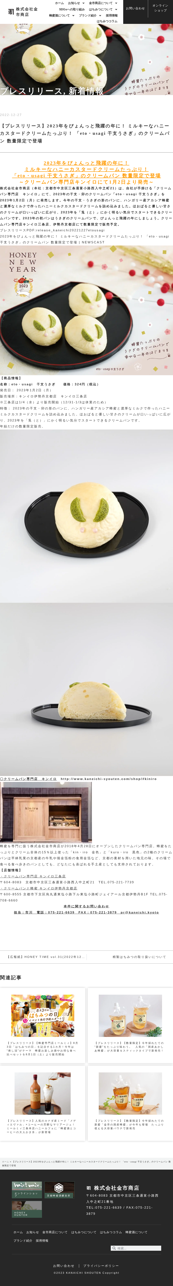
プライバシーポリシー (101, 1265)
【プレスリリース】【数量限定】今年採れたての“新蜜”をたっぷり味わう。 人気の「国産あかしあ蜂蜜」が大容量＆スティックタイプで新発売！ (129, 1047)
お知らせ (74, 3)
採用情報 (112, 15)
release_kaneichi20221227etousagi (70, 230)
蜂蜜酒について (59, 15)
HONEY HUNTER (21, 1213)
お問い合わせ (64, 1265)
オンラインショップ (26, 1194)
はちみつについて (101, 9)
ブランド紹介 (88, 15)
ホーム (59, 3)
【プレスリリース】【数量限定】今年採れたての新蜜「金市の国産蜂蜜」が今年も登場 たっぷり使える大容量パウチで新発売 (129, 1124)
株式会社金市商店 (117, 1188)
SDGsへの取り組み (72, 9)
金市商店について (101, 3)
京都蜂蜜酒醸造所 (59, 1195)
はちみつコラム (107, 21)
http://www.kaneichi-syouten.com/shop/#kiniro (109, 779)
